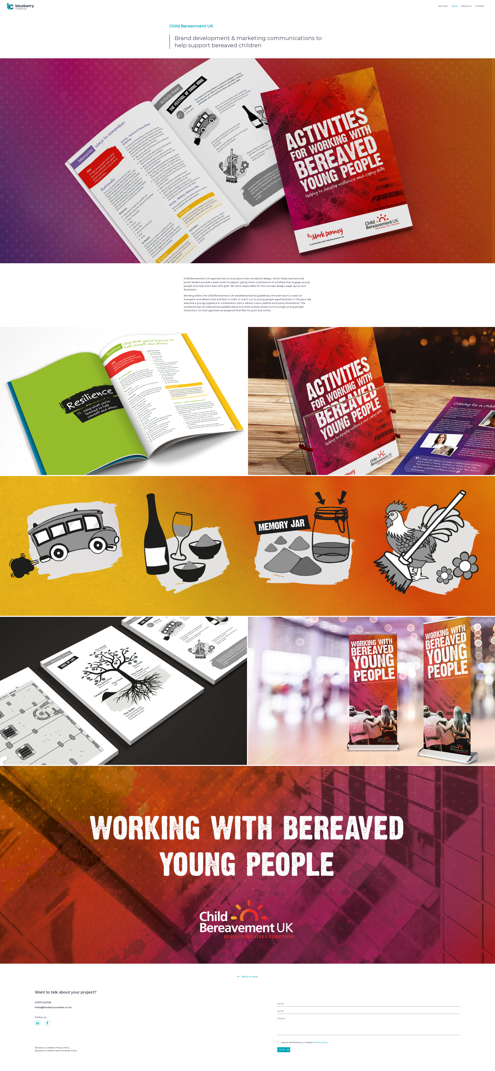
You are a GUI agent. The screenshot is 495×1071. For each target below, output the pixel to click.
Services (443, 6)
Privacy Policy (321, 1042)
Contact (479, 6)
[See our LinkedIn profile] (38, 1023)
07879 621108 (43, 1002)
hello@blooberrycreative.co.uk (53, 1007)
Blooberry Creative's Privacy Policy (52, 1047)
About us (466, 6)
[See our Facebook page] (47, 1023)
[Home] (20, 6)
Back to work (250, 976)
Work (454, 6)
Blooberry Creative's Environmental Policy (56, 1050)
